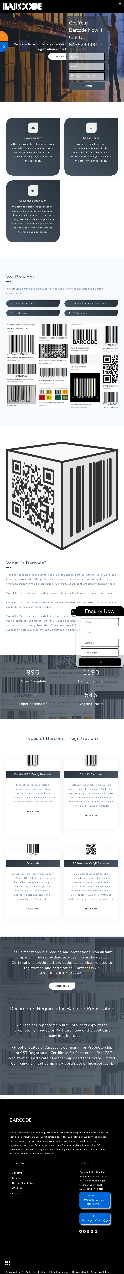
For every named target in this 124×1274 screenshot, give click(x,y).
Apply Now (91, 909)
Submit (87, 86)
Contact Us (62, 986)
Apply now (62, 56)
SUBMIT (100, 662)
